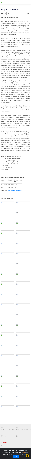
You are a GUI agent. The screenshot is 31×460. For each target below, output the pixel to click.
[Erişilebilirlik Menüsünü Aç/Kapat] (27, 455)
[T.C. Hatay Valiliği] (5, 2)
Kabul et (16, 456)
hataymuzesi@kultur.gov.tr (15, 190)
